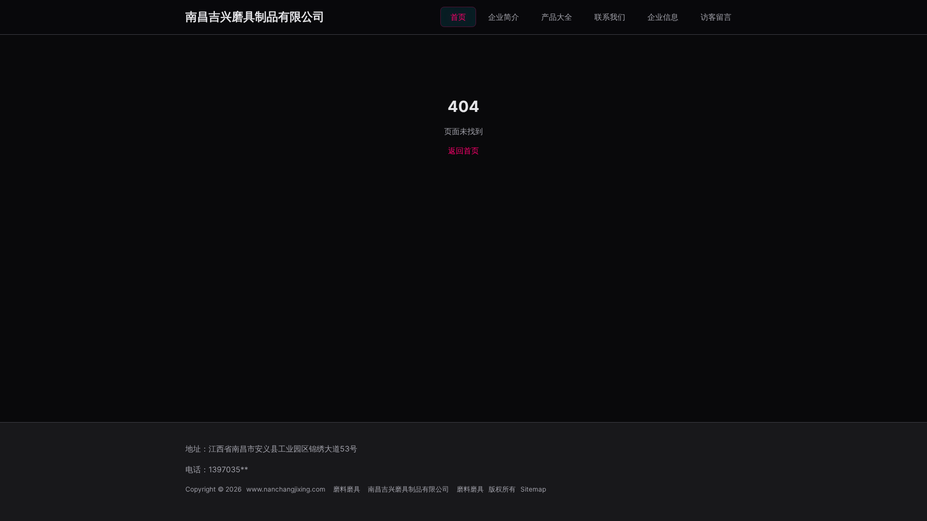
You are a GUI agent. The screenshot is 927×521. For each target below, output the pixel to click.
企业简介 (503, 17)
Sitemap (533, 489)
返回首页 (463, 150)
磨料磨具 (346, 489)
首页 (458, 17)
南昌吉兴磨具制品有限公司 (254, 17)
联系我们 (609, 17)
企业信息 (662, 17)
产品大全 (556, 17)
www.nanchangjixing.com (285, 489)
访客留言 (716, 17)
